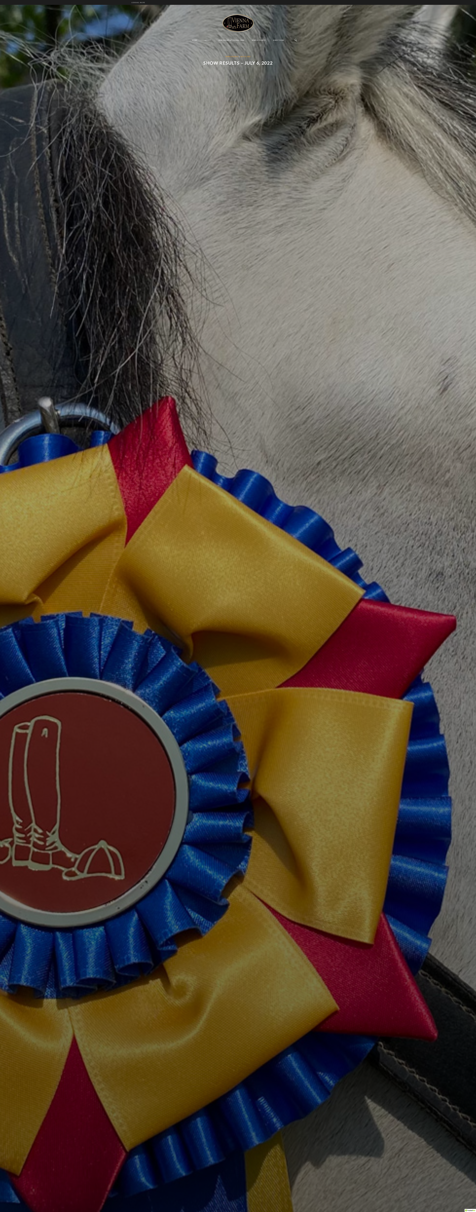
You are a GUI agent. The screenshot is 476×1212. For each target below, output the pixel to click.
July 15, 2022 (245, 56)
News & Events (231, 56)
